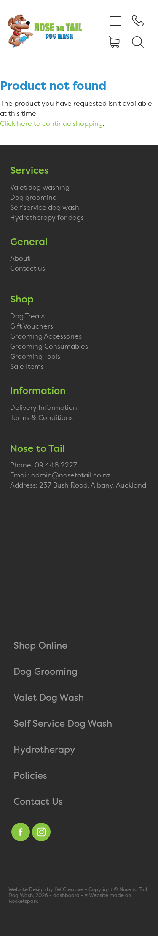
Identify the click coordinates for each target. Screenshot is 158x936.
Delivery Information (43, 407)
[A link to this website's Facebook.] (20, 832)
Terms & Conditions (41, 417)
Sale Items (27, 366)
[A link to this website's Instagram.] (41, 832)
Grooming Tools (35, 356)
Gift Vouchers (31, 326)
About (20, 258)
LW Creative (68, 889)
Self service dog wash (44, 207)
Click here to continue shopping (51, 123)
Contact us (27, 268)
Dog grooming (33, 197)
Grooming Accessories (46, 336)
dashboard (66, 895)
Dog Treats (27, 316)
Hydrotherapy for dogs (47, 217)
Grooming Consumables (49, 346)
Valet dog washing (40, 187)
